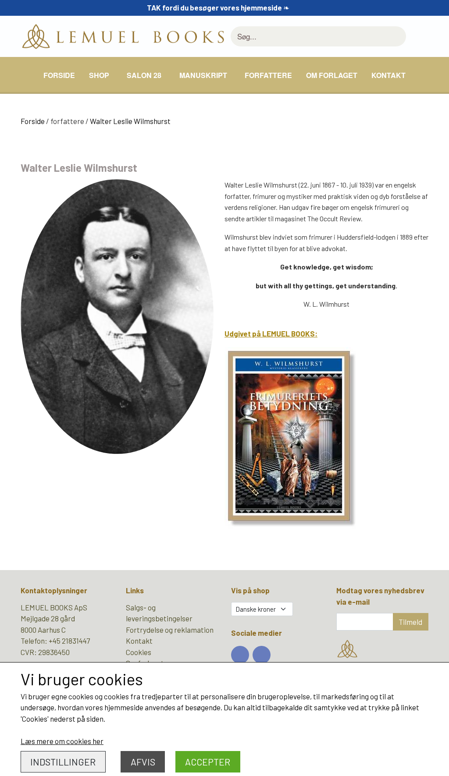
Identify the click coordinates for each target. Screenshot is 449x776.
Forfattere (268, 75)
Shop (99, 75)
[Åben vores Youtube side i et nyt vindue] (262, 655)
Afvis (143, 761)
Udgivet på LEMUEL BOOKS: (270, 333)
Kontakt (388, 75)
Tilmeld (410, 621)
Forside (59, 75)
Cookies (138, 652)
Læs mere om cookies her (62, 741)
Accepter (207, 761)
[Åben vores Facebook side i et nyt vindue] (240, 655)
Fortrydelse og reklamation (170, 629)
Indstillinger (63, 761)
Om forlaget (331, 75)
